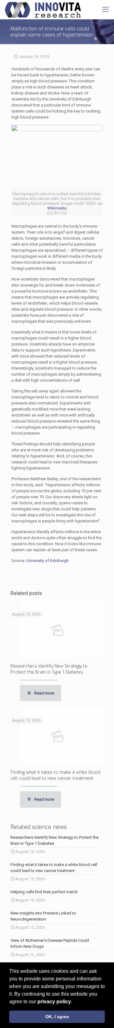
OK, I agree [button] (57, 1016)
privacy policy (54, 1001)
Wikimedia (56, 208)
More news (84, 958)
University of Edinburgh (47, 560)
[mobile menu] (105, 9)
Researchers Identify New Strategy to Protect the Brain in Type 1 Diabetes (48, 669)
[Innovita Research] (43, 9)
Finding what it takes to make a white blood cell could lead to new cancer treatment (55, 775)
